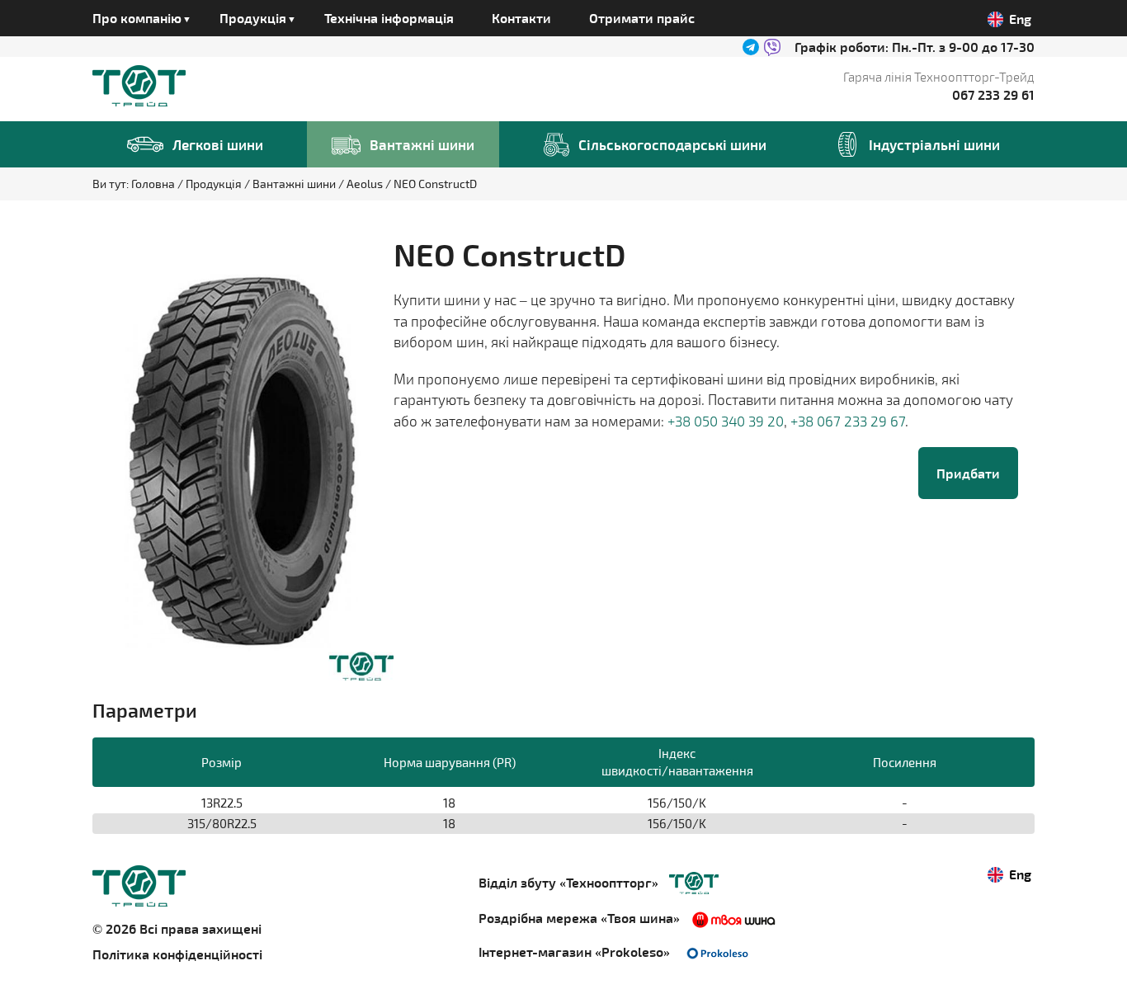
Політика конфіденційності (177, 954)
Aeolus (366, 184)
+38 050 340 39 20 (725, 420)
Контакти (521, 18)
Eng (1020, 18)
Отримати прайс (642, 18)
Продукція (215, 184)
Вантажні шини (295, 184)
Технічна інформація (389, 18)
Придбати (968, 473)
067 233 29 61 (993, 94)
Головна (154, 184)
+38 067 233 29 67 (847, 420)
